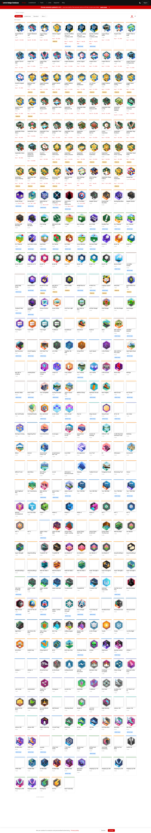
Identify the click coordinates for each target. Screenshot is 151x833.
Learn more (103, 7)
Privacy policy (75, 830)
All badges (18, 16)
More (44, 16)
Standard (35, 16)
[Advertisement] (75, 811)
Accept (111, 830)
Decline (103, 830)
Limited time (27, 16)
